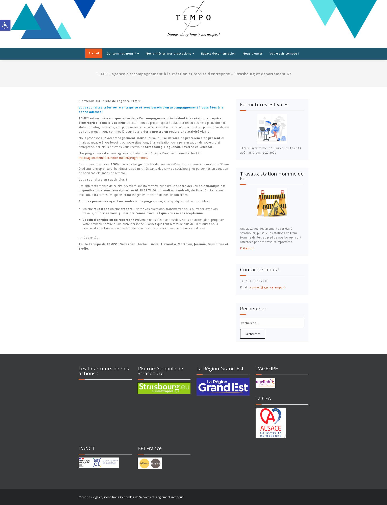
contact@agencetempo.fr (268, 287)
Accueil (94, 53)
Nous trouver (252, 53)
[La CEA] (282, 423)
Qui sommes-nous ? (121, 53)
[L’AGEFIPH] (282, 383)
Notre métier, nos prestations (169, 53)
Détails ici (247, 248)
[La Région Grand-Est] (223, 387)
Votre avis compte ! (284, 53)
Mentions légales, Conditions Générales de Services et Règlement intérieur (131, 497)
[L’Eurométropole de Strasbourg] (164, 388)
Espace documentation (218, 53)
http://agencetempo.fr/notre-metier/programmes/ (113, 158)
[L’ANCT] (105, 462)
